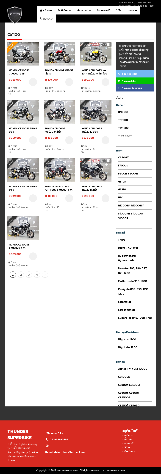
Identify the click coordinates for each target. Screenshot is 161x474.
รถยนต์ (84, 10)
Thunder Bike (54, 433)
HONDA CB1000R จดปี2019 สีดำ (55, 130)
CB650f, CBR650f (129, 405)
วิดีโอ (119, 10)
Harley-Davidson (127, 332)
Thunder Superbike (132, 88)
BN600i (123, 112)
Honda (120, 362)
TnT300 (123, 120)
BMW (119, 150)
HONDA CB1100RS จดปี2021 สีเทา (19, 71)
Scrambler (124, 302)
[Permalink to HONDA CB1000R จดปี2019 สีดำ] (59, 111)
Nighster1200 (127, 339)
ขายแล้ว (47, 46)
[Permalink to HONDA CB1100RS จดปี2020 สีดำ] (23, 228)
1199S (121, 239)
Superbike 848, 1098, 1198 (135, 318)
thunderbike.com (67, 470)
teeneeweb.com (115, 470)
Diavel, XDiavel (128, 248)
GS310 (122, 189)
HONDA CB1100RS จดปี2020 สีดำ (19, 246)
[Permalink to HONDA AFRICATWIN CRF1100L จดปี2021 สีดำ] (59, 169)
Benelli (120, 105)
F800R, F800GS (128, 173)
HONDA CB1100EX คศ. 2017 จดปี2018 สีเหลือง (94, 71)
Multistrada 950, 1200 (132, 281)
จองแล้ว (11, 46)
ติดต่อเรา (47, 18)
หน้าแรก (47, 10)
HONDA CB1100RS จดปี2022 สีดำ (91, 130)
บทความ (132, 10)
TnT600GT (125, 136)
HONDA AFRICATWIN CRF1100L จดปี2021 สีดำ (58, 188)
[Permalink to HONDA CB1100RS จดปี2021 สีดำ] (95, 169)
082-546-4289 (145, 6)
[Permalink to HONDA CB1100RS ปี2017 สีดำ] (23, 169)
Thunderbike (129, 81)
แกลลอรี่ (105, 10)
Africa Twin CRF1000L (132, 369)
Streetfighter (126, 310)
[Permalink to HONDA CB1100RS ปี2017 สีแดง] (59, 53)
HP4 (120, 197)
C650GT (123, 157)
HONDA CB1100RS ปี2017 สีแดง (59, 71)
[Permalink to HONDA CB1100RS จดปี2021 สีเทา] (23, 53)
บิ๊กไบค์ (65, 10)
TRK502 (123, 128)
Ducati (120, 232)
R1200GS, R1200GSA (131, 205)
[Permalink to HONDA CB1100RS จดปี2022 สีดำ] (95, 111)
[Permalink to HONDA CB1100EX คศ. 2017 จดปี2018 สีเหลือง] (95, 53)
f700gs (123, 165)
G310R (122, 181)
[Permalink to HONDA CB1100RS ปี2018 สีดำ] (23, 111)
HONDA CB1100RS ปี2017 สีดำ (23, 188)
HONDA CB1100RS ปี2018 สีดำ (23, 130)
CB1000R (124, 377)
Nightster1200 (127, 347)
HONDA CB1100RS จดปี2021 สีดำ (91, 188)
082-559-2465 (143, 2)
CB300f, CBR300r (129, 385)
